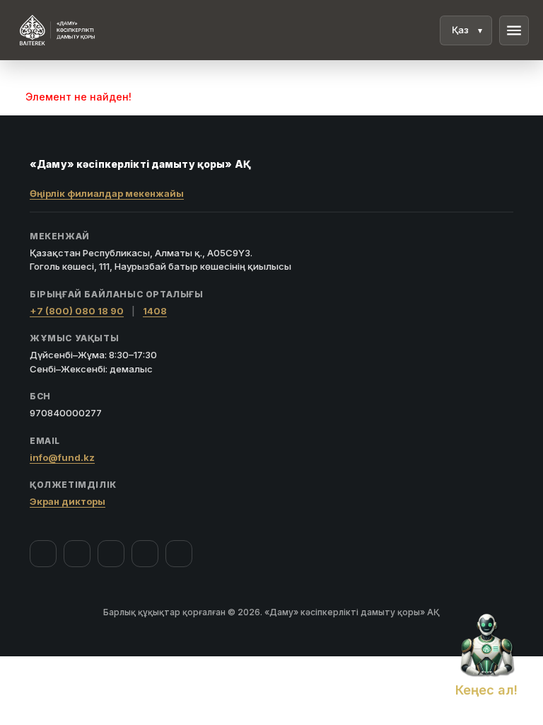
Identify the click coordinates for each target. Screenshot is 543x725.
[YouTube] (111, 553)
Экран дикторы (67, 501)
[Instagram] (77, 553)
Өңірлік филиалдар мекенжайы (107, 193)
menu (514, 30)
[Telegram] (145, 553)
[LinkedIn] (178, 553)
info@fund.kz (62, 457)
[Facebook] (43, 553)
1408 (155, 310)
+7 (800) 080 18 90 (77, 310)
